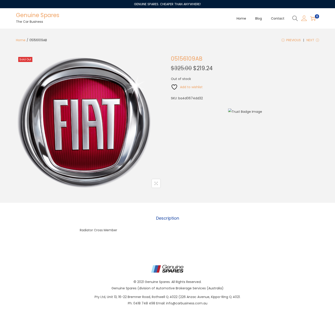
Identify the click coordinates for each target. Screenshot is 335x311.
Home (21, 40)
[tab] (167, 218)
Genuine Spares (37, 15)
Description (167, 218)
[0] (313, 18)
